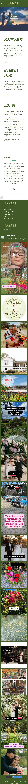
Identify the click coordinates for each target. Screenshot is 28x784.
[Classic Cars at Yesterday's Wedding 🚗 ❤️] (14, 495)
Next (15, 189)
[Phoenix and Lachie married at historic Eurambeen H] (14, 468)
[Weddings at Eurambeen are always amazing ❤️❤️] (14, 708)
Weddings (6, 136)
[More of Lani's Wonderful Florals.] (14, 575)
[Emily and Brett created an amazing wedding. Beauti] (14, 735)
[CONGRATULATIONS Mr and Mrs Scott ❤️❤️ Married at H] (14, 655)
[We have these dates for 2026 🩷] (14, 415)
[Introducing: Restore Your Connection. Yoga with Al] (14, 308)
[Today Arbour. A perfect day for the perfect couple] (14, 602)
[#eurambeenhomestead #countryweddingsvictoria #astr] (14, 255)
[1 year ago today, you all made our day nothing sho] (14, 441)
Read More (5, 22)
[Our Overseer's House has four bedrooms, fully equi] (14, 361)
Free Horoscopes (7, 230)
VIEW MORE (6, 62)
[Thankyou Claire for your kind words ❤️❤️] (14, 521)
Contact (11, 22)
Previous (13, 189)
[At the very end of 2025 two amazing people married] (14, 335)
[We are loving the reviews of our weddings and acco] (14, 628)
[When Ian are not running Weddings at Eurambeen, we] (14, 682)
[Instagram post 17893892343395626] (14, 281)
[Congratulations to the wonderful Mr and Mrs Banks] (14, 548)
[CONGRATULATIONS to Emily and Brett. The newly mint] (14, 762)
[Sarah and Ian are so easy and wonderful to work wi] (14, 388)
